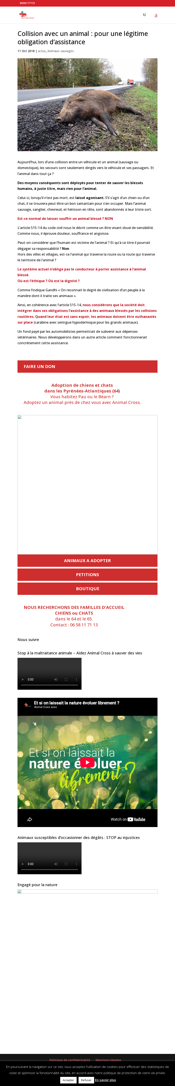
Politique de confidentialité (70, 1060)
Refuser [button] (86, 1080)
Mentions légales (108, 1060)
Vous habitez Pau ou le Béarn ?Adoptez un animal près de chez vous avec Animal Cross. (82, 393)
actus (42, 51)
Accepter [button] (68, 1080)
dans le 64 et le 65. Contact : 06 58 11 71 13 (74, 616)
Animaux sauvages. (60, 51)
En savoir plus (105, 1080)
